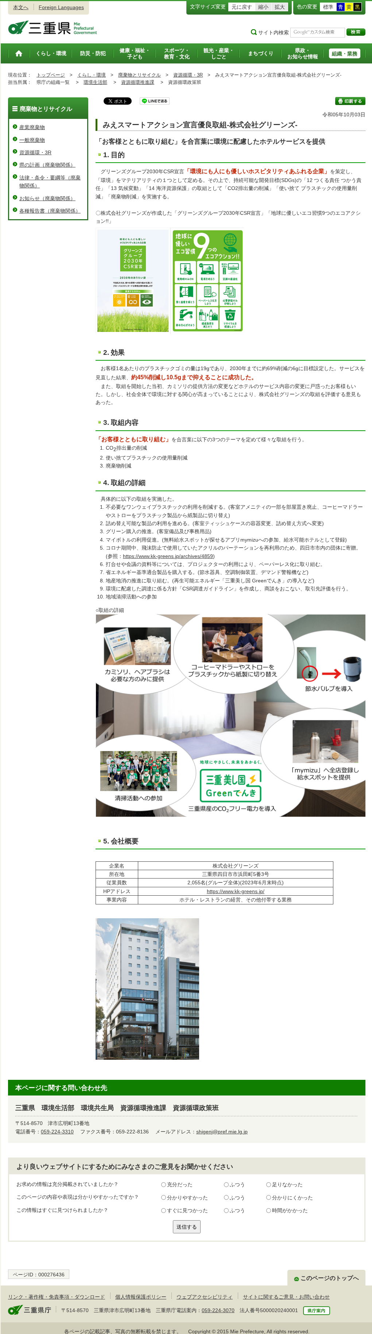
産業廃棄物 (32, 127)
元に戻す (242, 7)
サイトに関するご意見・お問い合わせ (286, 1297)
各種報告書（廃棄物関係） (50, 211)
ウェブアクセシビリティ (205, 1297)
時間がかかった (290, 1210)
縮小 (263, 7)
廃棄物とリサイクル (139, 75)
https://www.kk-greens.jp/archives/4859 (168, 556)
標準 (328, 7)
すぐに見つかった (187, 1210)
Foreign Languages (61, 7)
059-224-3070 (218, 1310)
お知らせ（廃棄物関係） (47, 198)
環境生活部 (95, 82)
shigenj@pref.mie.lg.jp (222, 1132)
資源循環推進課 (137, 82)
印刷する (350, 101)
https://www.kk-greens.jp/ (235, 891)
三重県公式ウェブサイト (52, 27)
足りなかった (287, 1184)
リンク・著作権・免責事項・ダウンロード (56, 1297)
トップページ (50, 75)
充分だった (180, 1184)
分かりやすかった (187, 1198)
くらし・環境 (91, 75)
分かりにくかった (292, 1198)
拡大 (280, 7)
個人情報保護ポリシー (140, 1297)
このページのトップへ (330, 1278)
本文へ (20, 7)
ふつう (237, 1184)
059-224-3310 (57, 1132)
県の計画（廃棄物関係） (47, 165)
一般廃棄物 (32, 140)
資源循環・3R (188, 75)
